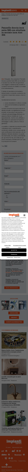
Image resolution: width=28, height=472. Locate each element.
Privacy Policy (17, 257)
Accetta (14, 250)
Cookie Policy (10, 257)
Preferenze (14, 254)
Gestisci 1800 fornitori (7, 246)
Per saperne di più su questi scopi (19, 246)
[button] (24, 215)
